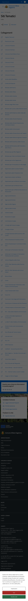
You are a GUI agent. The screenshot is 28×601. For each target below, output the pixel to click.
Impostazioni (14, 589)
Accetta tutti (14, 597)
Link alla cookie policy (15, 583)
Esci (14, 593)
